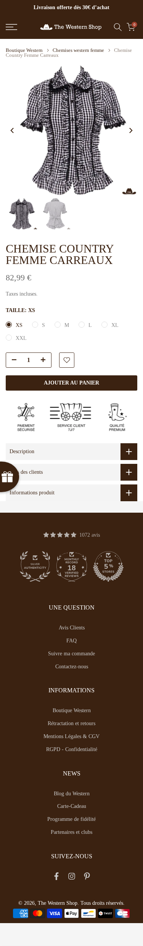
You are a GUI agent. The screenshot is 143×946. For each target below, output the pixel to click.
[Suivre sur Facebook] (56, 877)
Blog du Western (72, 793)
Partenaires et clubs (71, 832)
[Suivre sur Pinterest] (87, 877)
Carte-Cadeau (71, 806)
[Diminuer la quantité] (12, 360)
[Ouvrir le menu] (20, 27)
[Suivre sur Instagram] (72, 877)
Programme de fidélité (71, 819)
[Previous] (12, 130)
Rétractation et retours (71, 723)
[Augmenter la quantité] (45, 360)
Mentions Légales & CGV (71, 736)
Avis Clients (72, 628)
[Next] (130, 130)
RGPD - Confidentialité (71, 749)
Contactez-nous (71, 666)
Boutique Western (24, 50)
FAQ (71, 641)
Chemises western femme (78, 50)
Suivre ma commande (71, 653)
